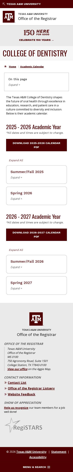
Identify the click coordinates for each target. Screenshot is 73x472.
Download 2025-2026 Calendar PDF (36, 145)
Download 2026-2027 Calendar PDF (36, 234)
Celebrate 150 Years (35, 40)
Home (12, 66)
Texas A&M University (23, 4)
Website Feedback (21, 394)
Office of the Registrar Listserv (31, 388)
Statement (58, 452)
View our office (17, 369)
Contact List (17, 383)
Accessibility (37, 457)
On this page (17, 79)
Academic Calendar (32, 66)
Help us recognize (16, 408)
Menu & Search (34, 467)
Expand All (16, 160)
